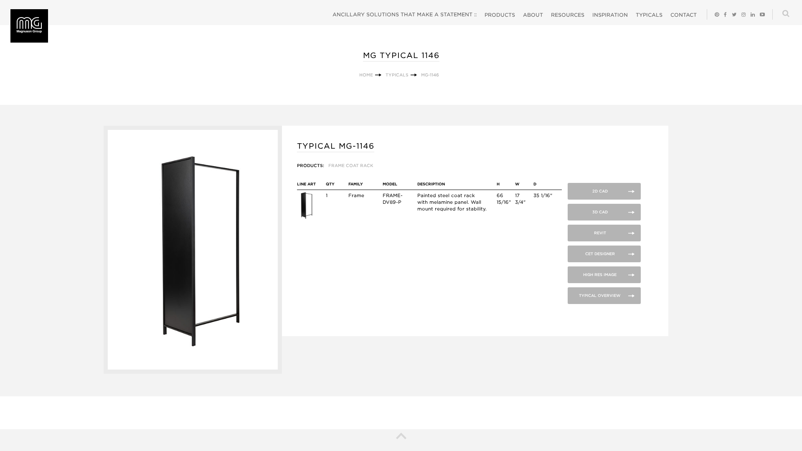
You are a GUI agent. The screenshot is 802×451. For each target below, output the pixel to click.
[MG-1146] (193, 372)
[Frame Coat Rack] (306, 217)
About (533, 15)
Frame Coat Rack (350, 165)
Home (366, 74)
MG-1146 (430, 74)
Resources (567, 15)
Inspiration (610, 15)
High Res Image (600, 274)
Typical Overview (600, 295)
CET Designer (600, 253)
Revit (600, 233)
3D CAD (600, 212)
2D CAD (600, 191)
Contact (683, 15)
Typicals (649, 15)
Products (500, 15)
